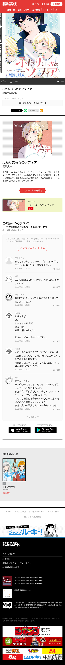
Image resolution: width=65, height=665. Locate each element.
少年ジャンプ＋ (10, 4)
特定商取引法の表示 (11, 567)
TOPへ (9, 511)
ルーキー (47, 10)
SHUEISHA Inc (9, 618)
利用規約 (6, 559)
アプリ (27, 10)
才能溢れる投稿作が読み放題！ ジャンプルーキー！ (32, 530)
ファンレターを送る (32, 190)
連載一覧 (11, 10)
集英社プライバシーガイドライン (17, 563)
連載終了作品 (53, 511)
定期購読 (56, 4)
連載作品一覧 (20, 511)
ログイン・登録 (40, 4)
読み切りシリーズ (36, 511)
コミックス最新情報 (32, 517)
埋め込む (34, 110)
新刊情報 (36, 10)
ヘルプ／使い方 (9, 554)
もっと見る (31, 417)
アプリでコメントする (32, 247)
